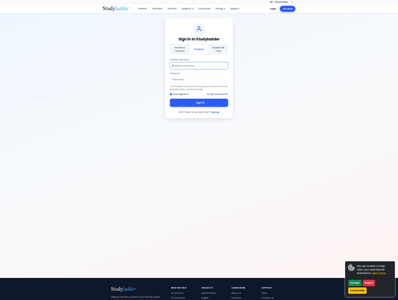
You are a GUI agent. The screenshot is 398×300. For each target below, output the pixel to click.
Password (175, 73)
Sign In (200, 102)
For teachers (178, 297)
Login (273, 8)
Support (234, 8)
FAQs (264, 293)
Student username (179, 59)
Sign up (215, 112)
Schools (172, 8)
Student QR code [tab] (218, 49)
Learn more (379, 273)
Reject (369, 283)
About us (236, 293)
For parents (177, 293)
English (205, 297)
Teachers (157, 8)
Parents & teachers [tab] (180, 49)
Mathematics (208, 293)
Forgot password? (217, 94)
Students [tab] (199, 49)
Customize (357, 290)
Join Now (287, 8)
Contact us (267, 297)
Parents (142, 8)
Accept (355, 283)
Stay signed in (181, 94)
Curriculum (204, 8)
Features (236, 297)
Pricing (220, 8)
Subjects (187, 8)
